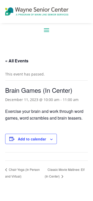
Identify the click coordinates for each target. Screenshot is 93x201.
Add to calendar (32, 138)
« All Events (16, 61)
